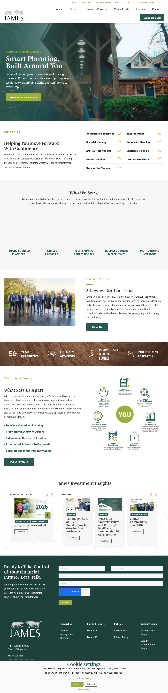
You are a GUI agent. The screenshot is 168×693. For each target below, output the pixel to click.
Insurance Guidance (138, 159)
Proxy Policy (120, 630)
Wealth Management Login (148, 644)
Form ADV (92, 630)
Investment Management (100, 133)
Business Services (95, 159)
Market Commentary (39, 521)
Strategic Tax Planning (98, 167)
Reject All (91, 684)
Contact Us (66, 623)
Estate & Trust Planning (99, 150)
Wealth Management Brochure (67, 634)
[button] (47, 495)
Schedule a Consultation (23, 97)
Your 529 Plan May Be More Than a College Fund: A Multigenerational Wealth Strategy (141, 525)
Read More (21, 532)
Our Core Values (19, 461)
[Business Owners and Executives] (116, 228)
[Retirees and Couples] (51, 228)
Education (71, 515)
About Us (97, 327)
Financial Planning (96, 142)
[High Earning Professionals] (84, 228)
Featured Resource (23, 521)
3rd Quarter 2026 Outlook (30, 525)
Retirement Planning (138, 142)
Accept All (77, 684)
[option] (32, 518)
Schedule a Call (152, 17)
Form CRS (92, 637)
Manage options (84, 689)
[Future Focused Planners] (18, 228)
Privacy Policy (121, 637)
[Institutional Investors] (149, 228)
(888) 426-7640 (15, 655)
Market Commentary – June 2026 (107, 522)
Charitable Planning (138, 150)
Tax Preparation (136, 133)
